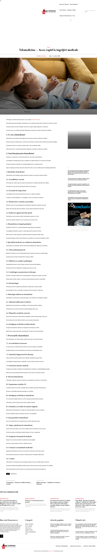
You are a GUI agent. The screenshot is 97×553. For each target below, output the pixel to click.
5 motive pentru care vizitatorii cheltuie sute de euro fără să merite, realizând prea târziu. (78, 179)
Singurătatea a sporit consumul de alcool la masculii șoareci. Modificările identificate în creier (78, 199)
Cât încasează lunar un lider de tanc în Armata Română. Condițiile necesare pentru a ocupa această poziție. (60, 525)
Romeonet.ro (50, 551)
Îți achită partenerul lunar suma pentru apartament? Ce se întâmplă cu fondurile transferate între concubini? (77, 192)
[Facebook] (1, 536)
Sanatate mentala (30, 498)
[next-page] (68, 167)
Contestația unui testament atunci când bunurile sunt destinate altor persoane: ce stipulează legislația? (59, 531)
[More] (71, 111)
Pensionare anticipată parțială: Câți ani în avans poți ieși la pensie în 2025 (59, 537)
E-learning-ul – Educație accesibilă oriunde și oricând (18, 483)
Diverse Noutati (4, 498)
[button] (70, 20)
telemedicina (14, 473)
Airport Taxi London (74, 227)
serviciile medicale (36, 119)
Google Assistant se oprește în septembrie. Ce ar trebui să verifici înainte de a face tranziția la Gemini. (78, 185)
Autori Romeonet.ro (73, 160)
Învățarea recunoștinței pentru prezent (34, 501)
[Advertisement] (48, 32)
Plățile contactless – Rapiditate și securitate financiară (48, 483)
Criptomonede (73, 230)
